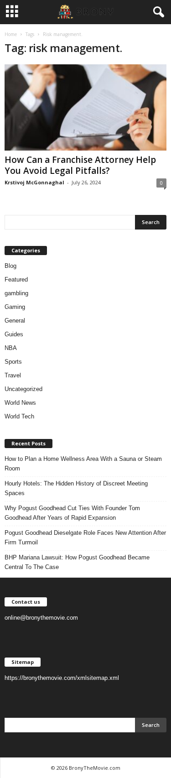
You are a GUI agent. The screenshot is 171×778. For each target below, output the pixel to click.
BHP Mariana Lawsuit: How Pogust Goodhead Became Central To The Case (77, 562)
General (15, 320)
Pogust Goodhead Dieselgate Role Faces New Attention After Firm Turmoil (85, 537)
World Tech (19, 416)
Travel (13, 375)
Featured (16, 279)
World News (20, 402)
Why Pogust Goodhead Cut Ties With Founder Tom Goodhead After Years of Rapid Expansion (72, 513)
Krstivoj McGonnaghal (34, 182)
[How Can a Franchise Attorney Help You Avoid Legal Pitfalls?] (85, 107)
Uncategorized (23, 389)
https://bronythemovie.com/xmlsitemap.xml (62, 677)
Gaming (15, 306)
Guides (14, 334)
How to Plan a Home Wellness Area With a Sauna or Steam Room (83, 463)
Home (11, 34)
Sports (13, 361)
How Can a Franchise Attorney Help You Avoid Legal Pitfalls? (80, 165)
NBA (11, 348)
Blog (10, 265)
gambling (16, 293)
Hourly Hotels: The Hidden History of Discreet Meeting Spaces (76, 488)
